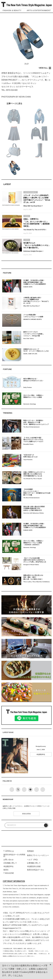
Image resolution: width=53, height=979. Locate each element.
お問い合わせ (8, 860)
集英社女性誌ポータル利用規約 (14, 855)
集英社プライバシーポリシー (38, 855)
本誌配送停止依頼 (34, 866)
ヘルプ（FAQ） (33, 860)
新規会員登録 (26, 813)
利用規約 (30, 851)
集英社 (5, 870)
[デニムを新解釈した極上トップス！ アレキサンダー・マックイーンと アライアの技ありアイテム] (26, 103)
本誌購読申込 (41, 754)
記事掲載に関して (34, 863)
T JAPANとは (8, 851)
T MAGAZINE (8, 873)
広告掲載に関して (10, 863)
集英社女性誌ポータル (35, 870)
